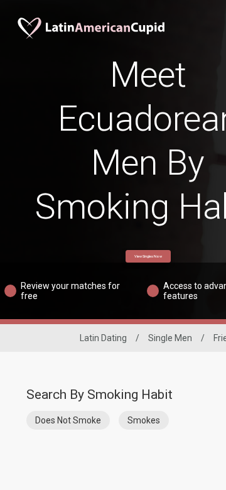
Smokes (143, 420)
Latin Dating (103, 338)
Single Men (170, 338)
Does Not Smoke (68, 420)
